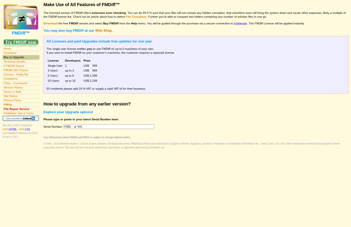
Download (10, 52)
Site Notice (10, 96)
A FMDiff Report (14, 65)
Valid (9, 129)
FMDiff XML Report (16, 70)
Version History (13, 87)
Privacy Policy (12, 100)
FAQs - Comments (15, 83)
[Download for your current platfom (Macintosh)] (21, 41)
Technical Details (14, 61)
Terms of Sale (12, 91)
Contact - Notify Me (16, 74)
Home (7, 48)
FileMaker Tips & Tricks (19, 113)
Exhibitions (10, 78)
